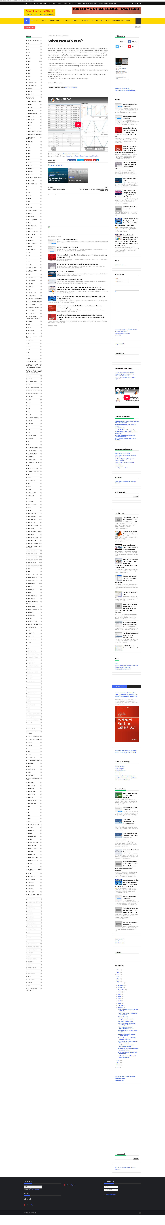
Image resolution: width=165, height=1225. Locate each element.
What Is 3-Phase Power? (121, 331)
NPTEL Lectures (32, 627)
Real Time (30, 782)
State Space (31, 882)
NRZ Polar (31, 636)
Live (29, 498)
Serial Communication (34, 842)
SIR (28, 812)
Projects (34, 20)
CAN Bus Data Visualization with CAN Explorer (58, 179)
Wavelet (30, 965)
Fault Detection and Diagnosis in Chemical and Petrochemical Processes (33, 366)
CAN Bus (30, 195)
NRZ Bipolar (31, 633)
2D (28, 46)
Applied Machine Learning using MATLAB (125, 778)
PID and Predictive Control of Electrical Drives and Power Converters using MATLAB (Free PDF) (126, 132)
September (121, 989)
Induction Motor (33, 453)
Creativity (30, 240)
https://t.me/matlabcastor (70, 154)
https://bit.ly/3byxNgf (70, 87)
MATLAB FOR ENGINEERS (34, 531)
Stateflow (31, 885)
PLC (29, 699)
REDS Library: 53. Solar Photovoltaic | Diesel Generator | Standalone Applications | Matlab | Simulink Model (126, 563)
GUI (29, 411)
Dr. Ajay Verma (32, 313)
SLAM (29, 818)
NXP (29, 648)
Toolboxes (31, 917)
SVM (29, 821)
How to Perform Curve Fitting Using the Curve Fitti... (127, 1014)
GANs (29, 403)
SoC (29, 866)
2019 (117, 1063)
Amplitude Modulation (34, 101)
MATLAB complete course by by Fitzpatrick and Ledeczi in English (127, 422)
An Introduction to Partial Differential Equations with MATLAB (77, 264)
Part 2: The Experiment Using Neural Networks (129, 822)
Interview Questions (33, 462)
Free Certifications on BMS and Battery (125, 90)
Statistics (31, 888)
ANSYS (29, 70)
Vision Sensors (32, 950)
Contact (59, 3)
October (120, 987)
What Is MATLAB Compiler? (125, 1021)
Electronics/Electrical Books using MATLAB (126, 665)
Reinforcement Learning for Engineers (125, 776)
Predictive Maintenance (34, 736)
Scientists (31, 830)
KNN (29, 474)
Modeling (30, 612)
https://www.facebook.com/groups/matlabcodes (82, 156)
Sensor (30, 833)
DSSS (29, 275)
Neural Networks (33, 657)
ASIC (29, 76)
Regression (31, 788)
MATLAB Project (32, 551)
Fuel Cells (31, 396)
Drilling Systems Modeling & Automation (33, 317)
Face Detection (32, 361)
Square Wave (31, 879)
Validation (31, 941)
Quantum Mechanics (33, 760)
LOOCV (29, 486)
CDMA (29, 198)
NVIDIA (29, 642)
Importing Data (32, 450)
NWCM (29, 645)
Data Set (30, 283)
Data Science (31, 281)
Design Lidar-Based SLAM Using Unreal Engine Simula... (126, 1024)
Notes (44, 20)
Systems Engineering (34, 902)
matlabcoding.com (31, 1205)
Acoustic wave (32, 85)
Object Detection (33, 672)
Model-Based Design (33, 609)
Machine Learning (33, 575)
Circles (30, 213)
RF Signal (30, 763)
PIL (28, 696)
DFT (29, 258)
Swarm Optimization (33, 899)
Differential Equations (34, 298)
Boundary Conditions (34, 177)
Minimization (31, 598)
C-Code (29, 192)
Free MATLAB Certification (42, 3)
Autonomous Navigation (30, 138)
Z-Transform (31, 980)
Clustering (31, 216)
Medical (30, 592)
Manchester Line (32, 578)
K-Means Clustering (33, 471)
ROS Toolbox (31, 769)
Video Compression (33, 947)
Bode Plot (31, 174)
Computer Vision (32, 225)
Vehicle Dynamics (33, 944)
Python (30, 745)
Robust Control (32, 800)
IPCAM (29, 444)
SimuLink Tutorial (119, 428)
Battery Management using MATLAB (124, 462)
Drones (30, 321)
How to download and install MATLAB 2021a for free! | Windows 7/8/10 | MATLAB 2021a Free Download (126, 608)
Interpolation (32, 459)
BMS (29, 156)
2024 (117, 974)
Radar (29, 772)
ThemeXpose (33, 1212)
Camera (30, 207)
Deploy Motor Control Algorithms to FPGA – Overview (128, 1042)
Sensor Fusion (32, 836)
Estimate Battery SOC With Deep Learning (126, 329)
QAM (29, 751)
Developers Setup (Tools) (122, 88)
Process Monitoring (33, 739)
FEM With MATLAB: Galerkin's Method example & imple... (128, 1049)
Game (29, 415)
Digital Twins (31, 304)
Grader (30, 421)
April (119, 1001)
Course (30, 237)
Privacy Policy (68, 3)
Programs (105, 20)
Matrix (30, 586)
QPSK (29, 754)
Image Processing (33, 447)
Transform (31, 920)
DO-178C (30, 264)
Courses (66, 20)
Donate (53, 3)
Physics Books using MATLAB (123, 669)
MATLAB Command (33, 525)
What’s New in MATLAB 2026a (66, 272)
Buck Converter (32, 183)
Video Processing (119, 943)
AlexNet (30, 91)
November (121, 985)
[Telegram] (130, 3)
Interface (30, 456)
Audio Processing (119, 939)
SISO (29, 815)
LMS (29, 483)
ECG (29, 324)
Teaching (30, 905)
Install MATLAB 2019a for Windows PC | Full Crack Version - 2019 (130, 520)
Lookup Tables (32, 504)
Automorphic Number (34, 131)
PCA (29, 687)
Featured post (119, 686)
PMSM (29, 702)
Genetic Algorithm (33, 417)
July (119, 994)
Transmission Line (33, 926)
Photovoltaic (32, 717)
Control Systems (33, 231)
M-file (29, 510)
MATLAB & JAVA (32, 513)
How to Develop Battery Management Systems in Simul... (124, 459)
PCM (29, 690)
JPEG (29, 465)
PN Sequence (31, 705)
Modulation (31, 615)
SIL (28, 809)
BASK (29, 147)
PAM (29, 684)
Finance (30, 379)
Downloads (31, 310)
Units (29, 938)
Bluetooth (31, 171)
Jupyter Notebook (33, 468)
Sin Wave (30, 863)
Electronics (31, 333)
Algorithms (31, 94)
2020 (117, 1060)
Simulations (31, 854)
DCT (29, 255)
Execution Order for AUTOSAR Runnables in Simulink (126, 1045)
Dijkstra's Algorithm (34, 308)
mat (29, 986)
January (120, 1007)
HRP (29, 432)
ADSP (29, 61)
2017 (117, 1067)
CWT (29, 204)
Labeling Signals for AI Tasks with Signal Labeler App (127, 1056)
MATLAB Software (33, 560)
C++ (29, 189)
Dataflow (30, 287)
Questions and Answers (121, 20)
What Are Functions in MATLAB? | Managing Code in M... (127, 1038)
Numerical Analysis (33, 666)
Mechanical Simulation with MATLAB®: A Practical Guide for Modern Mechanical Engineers (126, 695)
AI (28, 64)
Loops (29, 507)
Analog (30, 104)
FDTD (29, 346)
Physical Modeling (33, 720)
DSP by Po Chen (32, 267)
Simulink (95, 20)
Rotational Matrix (33, 803)
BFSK (29, 150)
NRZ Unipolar (31, 639)
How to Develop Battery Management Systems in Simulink (125, 436)
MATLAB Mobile (32, 540)
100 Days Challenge (110, 3)
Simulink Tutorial (33, 860)
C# (28, 186)
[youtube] (138, 3)
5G (28, 55)
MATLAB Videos (32, 563)
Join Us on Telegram (96, 3)
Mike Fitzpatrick (32, 596)
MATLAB (61, 165)
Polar (29, 726)
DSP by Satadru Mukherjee (31, 271)
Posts (118, 279)
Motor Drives (118, 464)
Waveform (31, 962)
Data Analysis (32, 278)
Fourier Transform (33, 388)
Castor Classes (32, 210)
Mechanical (31, 590)
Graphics (30, 423)
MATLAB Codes (32, 522)
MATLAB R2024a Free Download (67, 239)
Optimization (31, 681)
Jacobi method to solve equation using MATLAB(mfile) (131, 635)
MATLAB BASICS (32, 516)
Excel (29, 343)
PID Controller (32, 693)
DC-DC (29, 252)
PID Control (118, 335)
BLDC (29, 153)
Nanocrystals (32, 651)
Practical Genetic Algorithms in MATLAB (125, 752)
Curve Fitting (31, 249)
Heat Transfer (32, 435)
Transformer (31, 923)
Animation (30, 110)
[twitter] (135, 3)
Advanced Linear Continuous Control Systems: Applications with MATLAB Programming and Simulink (124, 374)
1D (28, 43)
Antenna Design (32, 113)
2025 (117, 972)
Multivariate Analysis (34, 624)
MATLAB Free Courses (121, 265)
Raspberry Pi (31, 775)
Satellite (30, 827)
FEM (29, 349)
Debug (29, 289)
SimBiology (31, 851)
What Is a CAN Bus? (75, 180)
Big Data (30, 165)
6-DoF (29, 58)
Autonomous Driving (34, 134)
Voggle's (30, 953)
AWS (29, 79)
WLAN (29, 956)
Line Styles (31, 495)
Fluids (29, 385)
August (120, 992)
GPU (29, 406)
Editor (29, 327)
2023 (117, 976)
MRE (29, 571)
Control (30, 228)
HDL (29, 426)
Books (75, 20)
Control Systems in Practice (122, 468)
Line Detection (32, 492)
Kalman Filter (32, 480)
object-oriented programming (31, 989)
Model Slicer (31, 606)
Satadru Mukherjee (33, 824)
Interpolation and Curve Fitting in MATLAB (125, 750)
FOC (29, 355)
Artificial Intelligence (120, 770)
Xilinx (29, 977)
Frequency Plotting (33, 394)
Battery (30, 162)
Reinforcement (32, 791)
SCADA (29, 806)
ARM (29, 73)
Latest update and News (81, 3)
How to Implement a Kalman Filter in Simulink (130, 796)
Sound (29, 873)
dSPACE (30, 983)
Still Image (31, 891)
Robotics (30, 797)
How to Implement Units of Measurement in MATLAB (125, 1027)
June (119, 996)
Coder (29, 222)
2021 (117, 981)
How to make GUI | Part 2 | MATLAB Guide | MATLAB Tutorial (130, 547)
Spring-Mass (31, 876)
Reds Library (31, 785)
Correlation (31, 234)
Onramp (30, 678)
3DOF (29, 52)
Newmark (30, 660)
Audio (29, 128)
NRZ (29, 630)
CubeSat (30, 246)
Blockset (30, 168)
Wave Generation (32, 959)
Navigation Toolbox (33, 654)
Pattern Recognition (34, 714)
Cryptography (32, 243)
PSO (29, 711)
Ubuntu (30, 935)
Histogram (31, 438)
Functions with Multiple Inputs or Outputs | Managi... (126, 1035)
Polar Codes (31, 729)
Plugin (30, 723)
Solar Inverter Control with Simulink (33, 870)
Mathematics (31, 584)
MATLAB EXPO (31, 528)
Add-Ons (30, 88)
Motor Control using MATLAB (122, 333)
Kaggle (30, 477)
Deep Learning (32, 293)
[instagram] (140, 3)
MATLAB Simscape (32, 554)
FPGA (29, 358)
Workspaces (31, 974)
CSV (29, 201)
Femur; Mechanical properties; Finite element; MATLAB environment (34, 372)
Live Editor (31, 501)
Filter (29, 376)
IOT (28, 441)
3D (28, 49)
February (120, 1005)
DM (28, 261)
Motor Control (32, 621)
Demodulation (32, 295)
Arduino (30, 122)
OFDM (29, 669)
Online (29, 675)
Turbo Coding (32, 929)
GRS (29, 409)
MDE (29, 569)
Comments (120, 281)
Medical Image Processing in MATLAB (69, 279)
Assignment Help (119, 344)
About (30, 3)
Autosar (30, 141)
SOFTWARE (84, 20)
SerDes (30, 839)
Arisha (29, 125)
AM (28, 67)
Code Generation (32, 219)
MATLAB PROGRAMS (33, 543)
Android (30, 107)
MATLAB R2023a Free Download (67, 247)
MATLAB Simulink (32, 557)
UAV (29, 932)
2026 (117, 970)
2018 (117, 1065)
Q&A (29, 748)
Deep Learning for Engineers (122, 779)
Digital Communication (34, 302)
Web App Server (32, 968)
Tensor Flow (31, 908)
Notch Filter (31, 663)
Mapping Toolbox (33, 581)
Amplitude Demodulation (30, 98)
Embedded (30, 340)
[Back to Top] (140, 1213)
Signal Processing (33, 848)
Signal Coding (32, 845)
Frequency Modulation (34, 391)
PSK (29, 708)
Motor (30, 618)
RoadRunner (31, 794)
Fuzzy (29, 400)
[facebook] (132, 3)
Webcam (30, 971)
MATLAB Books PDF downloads (123, 667)
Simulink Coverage (33, 857)
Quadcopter (31, 757)
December (121, 983)
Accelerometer (32, 82)
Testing (30, 911)
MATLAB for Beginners (34, 566)
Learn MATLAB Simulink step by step (125, 430)
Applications (55, 20)
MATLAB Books (32, 519)
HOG (29, 429)
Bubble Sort (31, 180)
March (120, 1003)
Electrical (31, 330)
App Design (31, 116)
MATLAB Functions (33, 537)
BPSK (29, 159)
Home (25, 3)
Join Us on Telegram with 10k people (125, 1076)
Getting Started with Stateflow (126, 1019)
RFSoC (29, 766)
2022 (117, 979)
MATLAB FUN (31, 534)
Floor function (32, 382)
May (119, 998)
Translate (36, 1189)
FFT (29, 352)
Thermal (30, 914)
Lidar (29, 489)
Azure (29, 144)
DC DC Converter (119, 466)
